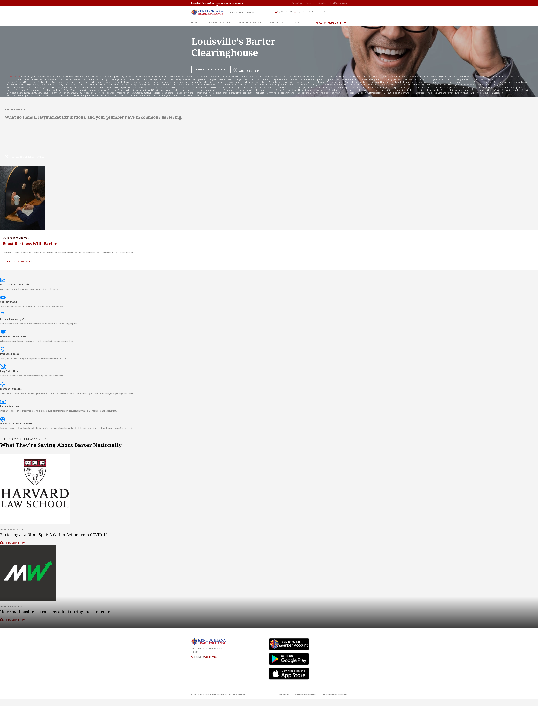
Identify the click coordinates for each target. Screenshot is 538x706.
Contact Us (298, 22)
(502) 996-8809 (285, 12)
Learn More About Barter (211, 69)
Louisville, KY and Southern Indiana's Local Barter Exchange (217, 3)
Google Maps (210, 656)
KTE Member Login (338, 3)
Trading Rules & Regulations (334, 694)
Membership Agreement (305, 694)
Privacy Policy (283, 694)
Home (194, 22)
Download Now (15, 543)
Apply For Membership (316, 3)
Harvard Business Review (27, 156)
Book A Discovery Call (21, 261)
